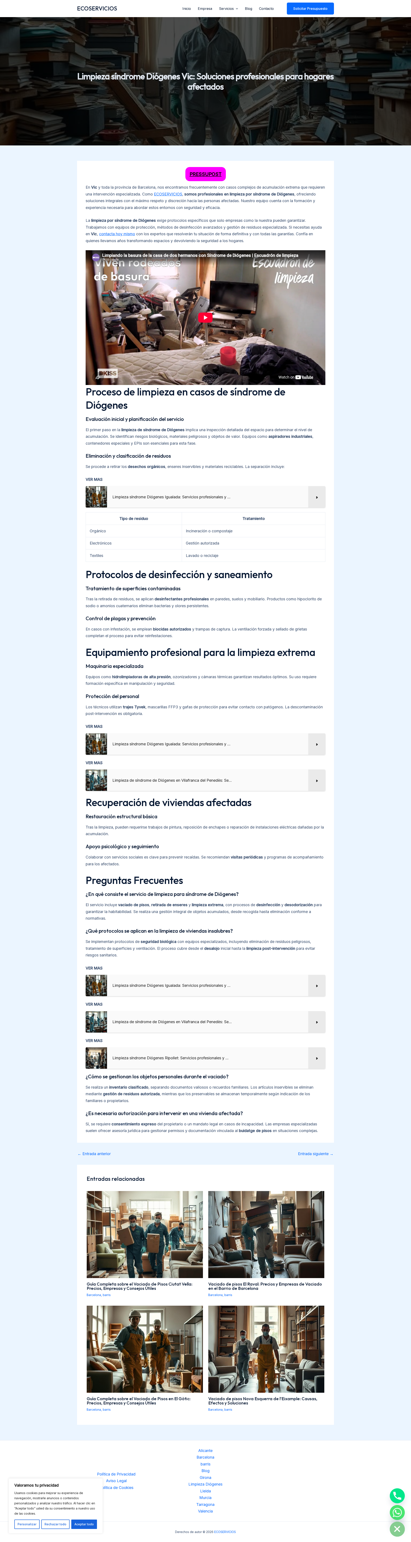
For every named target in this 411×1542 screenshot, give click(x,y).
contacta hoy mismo (117, 234)
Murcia (205, 1497)
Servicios (226, 8)
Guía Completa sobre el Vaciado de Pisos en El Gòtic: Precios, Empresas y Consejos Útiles (139, 1401)
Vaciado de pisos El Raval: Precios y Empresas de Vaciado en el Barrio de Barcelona (265, 1286)
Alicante (205, 1450)
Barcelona (94, 1295)
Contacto (266, 8)
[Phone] (397, 1495)
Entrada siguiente (316, 1154)
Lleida (205, 1491)
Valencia (205, 1511)
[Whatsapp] (397, 1512)
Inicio (186, 8)
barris (107, 1295)
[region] (56, 1505)
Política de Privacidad (116, 1474)
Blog (248, 8)
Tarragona (205, 1504)
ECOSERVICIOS (97, 8)
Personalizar (27, 1524)
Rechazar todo (55, 1524)
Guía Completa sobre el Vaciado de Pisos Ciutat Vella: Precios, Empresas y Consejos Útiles (139, 1286)
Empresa (205, 8)
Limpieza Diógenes (205, 1484)
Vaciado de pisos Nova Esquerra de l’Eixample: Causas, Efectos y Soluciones (262, 1401)
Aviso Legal (116, 1480)
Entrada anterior (94, 1154)
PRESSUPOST (206, 174)
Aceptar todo (84, 1524)
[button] (236, 8)
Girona (205, 1477)
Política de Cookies (116, 1487)
